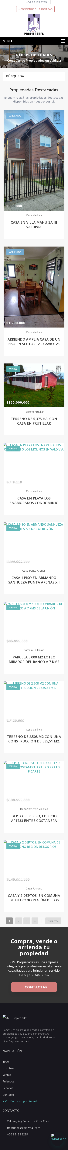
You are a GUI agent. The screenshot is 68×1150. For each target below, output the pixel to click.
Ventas (7, 1075)
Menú (7, 41)
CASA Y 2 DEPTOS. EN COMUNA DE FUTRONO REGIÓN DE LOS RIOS (34, 900)
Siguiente (53, 921)
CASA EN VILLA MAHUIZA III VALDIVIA (34, 224)
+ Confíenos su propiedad (35, 9)
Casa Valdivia (34, 215)
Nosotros (8, 1068)
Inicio (6, 1061)
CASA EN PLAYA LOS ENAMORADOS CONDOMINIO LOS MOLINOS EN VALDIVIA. (34, 503)
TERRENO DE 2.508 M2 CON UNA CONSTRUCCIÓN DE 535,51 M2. (34, 738)
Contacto (8, 1094)
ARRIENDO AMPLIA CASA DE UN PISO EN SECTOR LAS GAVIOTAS (34, 341)
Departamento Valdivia (34, 809)
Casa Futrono (34, 888)
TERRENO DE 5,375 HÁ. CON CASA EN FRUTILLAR (34, 421)
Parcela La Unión (34, 650)
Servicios (8, 1088)
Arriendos (8, 1081)
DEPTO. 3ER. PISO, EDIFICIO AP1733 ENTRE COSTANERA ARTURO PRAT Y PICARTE (34, 820)
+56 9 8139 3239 (36, 2)
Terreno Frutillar (34, 411)
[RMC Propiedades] (34, 24)
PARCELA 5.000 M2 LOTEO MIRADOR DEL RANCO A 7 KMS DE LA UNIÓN (34, 661)
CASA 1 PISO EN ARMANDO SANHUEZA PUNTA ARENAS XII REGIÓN (34, 582)
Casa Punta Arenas (34, 570)
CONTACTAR (35, 987)
